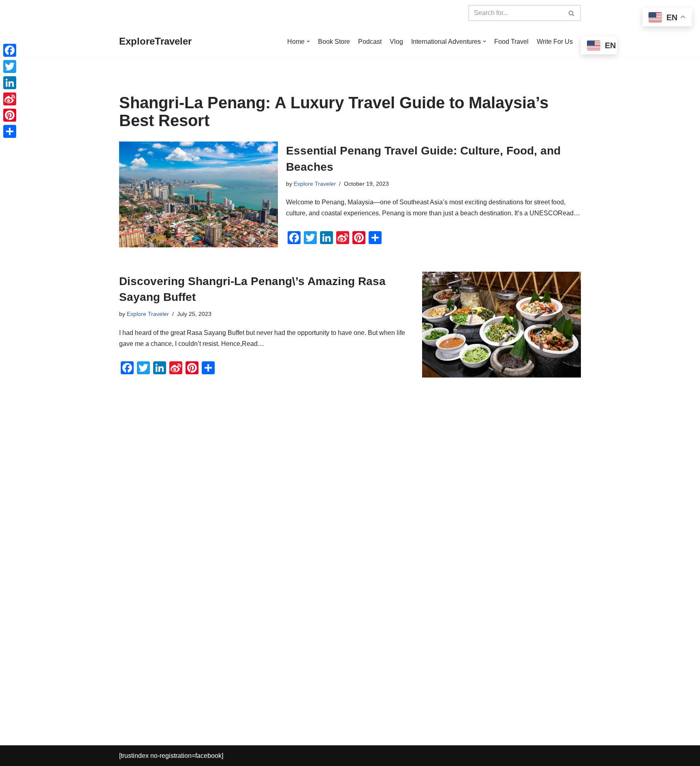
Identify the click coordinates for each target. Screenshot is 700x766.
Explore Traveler (315, 183)
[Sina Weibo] (10, 99)
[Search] (572, 13)
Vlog (396, 41)
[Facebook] (10, 50)
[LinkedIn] (10, 83)
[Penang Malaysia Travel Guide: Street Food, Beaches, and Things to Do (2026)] (198, 194)
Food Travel (511, 41)
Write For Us (555, 41)
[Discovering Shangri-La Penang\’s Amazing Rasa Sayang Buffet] (501, 325)
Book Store (334, 41)
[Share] (10, 131)
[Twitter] (10, 66)
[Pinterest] (10, 115)
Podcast (370, 41)
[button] (308, 41)
